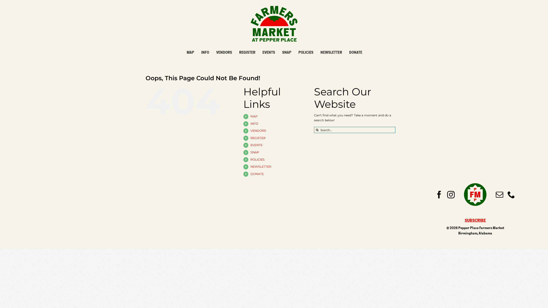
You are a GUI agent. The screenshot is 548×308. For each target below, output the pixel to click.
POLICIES (257, 159)
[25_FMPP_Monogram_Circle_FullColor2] (475, 181)
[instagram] (451, 194)
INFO (254, 124)
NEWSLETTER (260, 167)
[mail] (499, 194)
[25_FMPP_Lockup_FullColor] (274, 4)
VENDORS (258, 131)
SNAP (254, 152)
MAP (254, 116)
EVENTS (256, 145)
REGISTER (257, 138)
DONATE (257, 174)
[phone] (511, 194)
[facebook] (439, 194)
